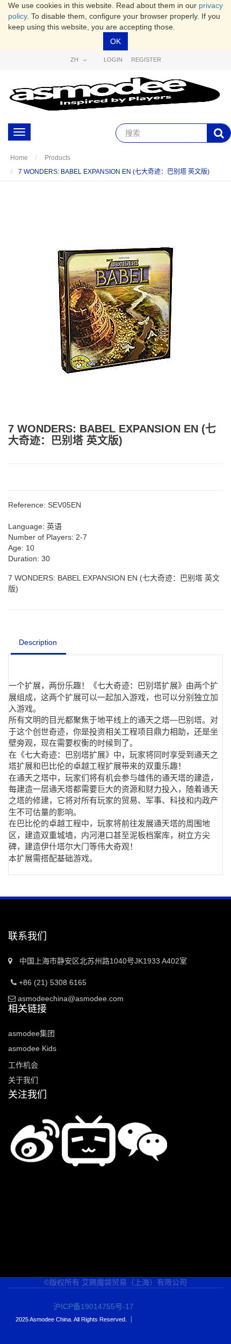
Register (146, 59)
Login (113, 59)
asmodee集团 (31, 1033)
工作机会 (23, 1065)
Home (19, 157)
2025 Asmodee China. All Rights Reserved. (71, 1319)
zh (75, 59)
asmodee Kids (32, 1048)
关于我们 (23, 1080)
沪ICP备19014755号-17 (86, 1306)
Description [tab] (38, 642)
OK (115, 41)
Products (57, 157)
